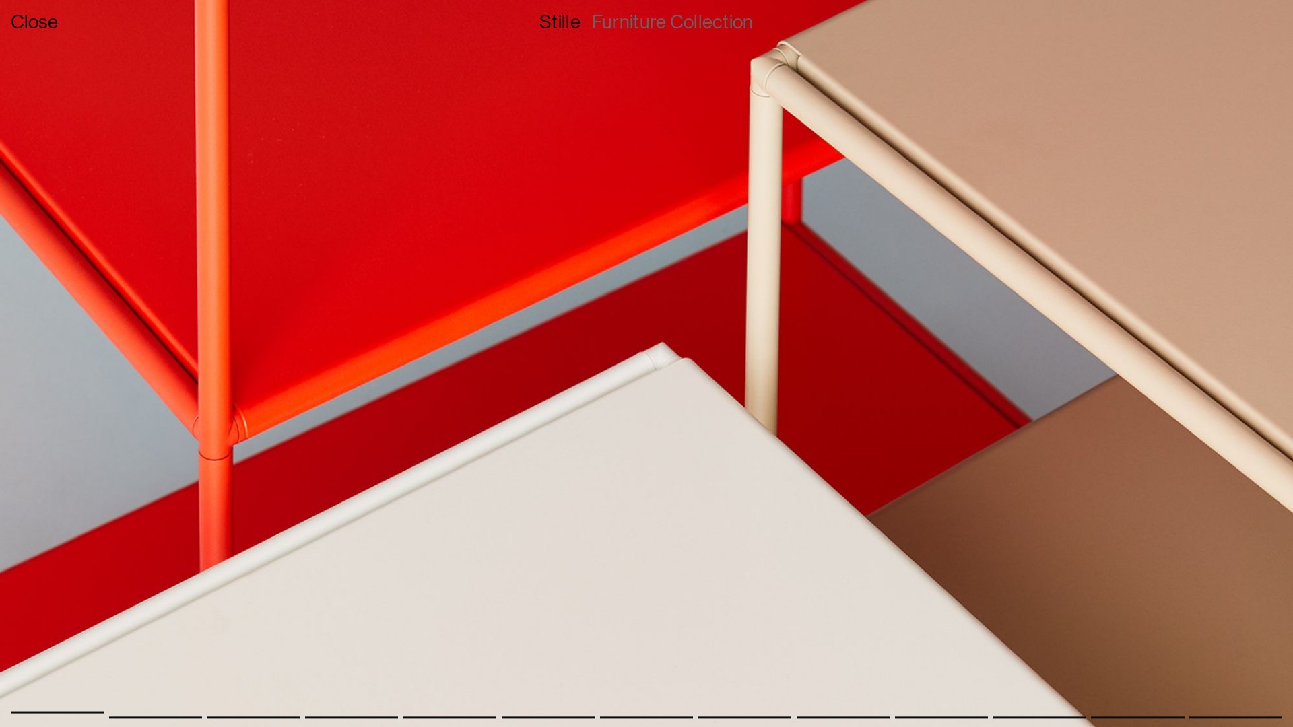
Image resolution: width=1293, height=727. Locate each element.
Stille (560, 21)
